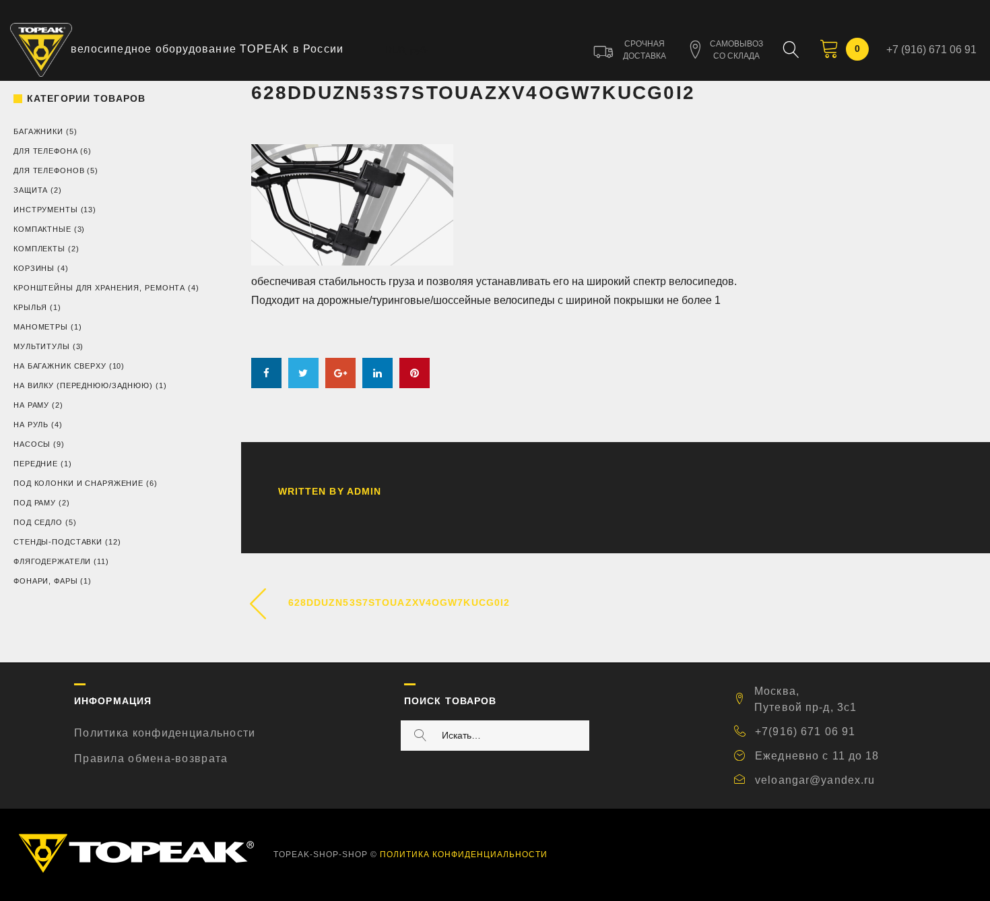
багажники (38, 131)
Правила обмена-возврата (151, 758)
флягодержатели (52, 561)
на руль (30, 425)
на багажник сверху (59, 366)
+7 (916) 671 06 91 (931, 49)
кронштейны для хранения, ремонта (99, 288)
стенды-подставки (57, 542)
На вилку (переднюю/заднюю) (83, 385)
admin (364, 491)
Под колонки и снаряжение (78, 483)
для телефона (45, 151)
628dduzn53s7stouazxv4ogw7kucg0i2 (399, 602)
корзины (34, 268)
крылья (30, 307)
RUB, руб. (406, 49)
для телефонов (48, 170)
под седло (38, 522)
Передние (35, 464)
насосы (32, 444)
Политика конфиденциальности (165, 733)
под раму (34, 503)
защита (30, 190)
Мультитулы (41, 346)
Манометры (40, 327)
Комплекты (39, 249)
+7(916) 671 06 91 (805, 731)
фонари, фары (45, 581)
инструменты (45, 210)
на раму (31, 405)
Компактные (42, 229)
